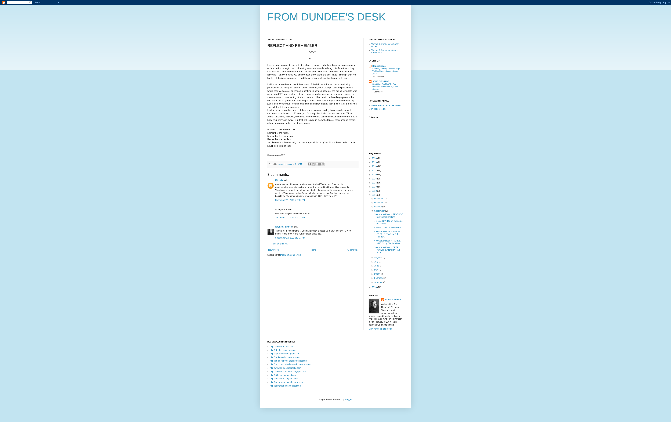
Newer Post (273, 250)
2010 (374, 287)
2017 (374, 170)
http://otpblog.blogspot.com (282, 350)
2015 (374, 179)
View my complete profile (380, 329)
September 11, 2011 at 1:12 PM (290, 200)
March (377, 274)
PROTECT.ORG (378, 109)
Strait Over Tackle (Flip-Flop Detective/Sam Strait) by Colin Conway (385, 86)
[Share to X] (316, 164)
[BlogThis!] (313, 164)
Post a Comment (279, 244)
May (376, 270)
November (379, 202)
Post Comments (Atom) (291, 255)
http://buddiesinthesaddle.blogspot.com (288, 361)
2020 (374, 158)
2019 (374, 162)
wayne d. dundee (283, 227)
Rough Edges (379, 66)
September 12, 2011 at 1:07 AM (290, 238)
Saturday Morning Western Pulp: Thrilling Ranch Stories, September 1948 (387, 71)
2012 (374, 191)
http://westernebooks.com (282, 346)
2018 (374, 166)
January (378, 282)
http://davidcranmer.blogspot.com (285, 386)
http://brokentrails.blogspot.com (285, 357)
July (376, 262)
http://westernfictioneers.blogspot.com (288, 371)
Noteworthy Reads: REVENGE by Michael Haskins (388, 215)
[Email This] (309, 164)
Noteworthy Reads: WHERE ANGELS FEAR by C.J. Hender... (387, 234)
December (379, 198)
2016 (374, 174)
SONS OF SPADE (380, 81)
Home (313, 250)
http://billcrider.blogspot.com (283, 375)
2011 (374, 195)
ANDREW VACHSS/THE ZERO (386, 105)
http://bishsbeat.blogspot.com (284, 378)
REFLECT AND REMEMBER (387, 227)
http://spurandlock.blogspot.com (285, 353)
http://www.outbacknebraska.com (285, 368)
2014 (374, 183)
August (377, 257)
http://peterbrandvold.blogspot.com (286, 382)
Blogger (348, 399)
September (379, 211)
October (378, 206)
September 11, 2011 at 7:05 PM (290, 217)
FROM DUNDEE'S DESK (326, 17)
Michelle (279, 180)
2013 (374, 187)
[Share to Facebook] (319, 164)
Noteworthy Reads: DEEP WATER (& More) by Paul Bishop (387, 250)
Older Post (352, 250)
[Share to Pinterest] (322, 164)
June (377, 266)
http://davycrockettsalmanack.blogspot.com (290, 364)
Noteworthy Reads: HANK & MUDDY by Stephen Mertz (388, 242)
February (378, 278)
